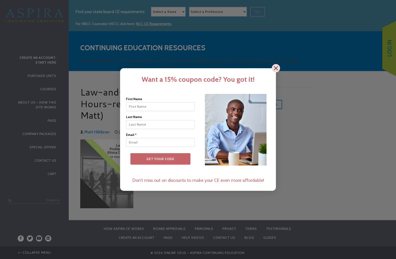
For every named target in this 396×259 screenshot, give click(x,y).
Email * (131, 135)
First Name (134, 99)
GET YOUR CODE (160, 159)
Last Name (134, 117)
